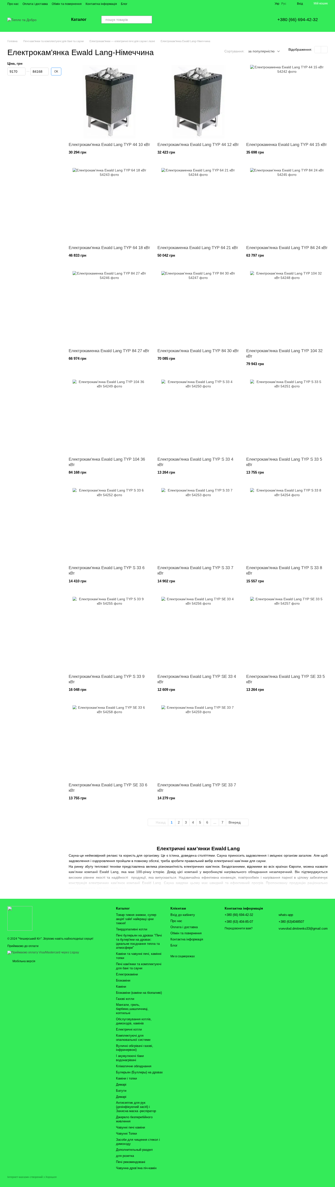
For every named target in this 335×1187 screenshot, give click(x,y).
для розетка (125, 1156)
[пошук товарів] (148, 20)
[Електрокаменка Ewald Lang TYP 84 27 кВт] (109, 308)
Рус (283, 3)
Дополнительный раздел (134, 1149)
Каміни (121, 986)
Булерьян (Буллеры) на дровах (139, 1072)
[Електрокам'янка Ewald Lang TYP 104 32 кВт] (287, 308)
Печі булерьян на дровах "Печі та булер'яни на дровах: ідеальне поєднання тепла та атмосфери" (139, 942)
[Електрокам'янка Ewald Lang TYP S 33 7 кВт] (198, 525)
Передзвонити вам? (239, 928)
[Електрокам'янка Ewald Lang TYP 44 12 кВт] (198, 101)
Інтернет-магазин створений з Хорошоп (32, 1176)
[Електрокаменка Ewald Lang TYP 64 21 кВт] (198, 204)
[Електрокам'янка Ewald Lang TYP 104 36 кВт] (109, 416)
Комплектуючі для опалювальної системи (133, 1038)
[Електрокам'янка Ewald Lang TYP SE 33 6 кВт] (109, 742)
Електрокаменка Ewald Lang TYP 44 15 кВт (286, 144)
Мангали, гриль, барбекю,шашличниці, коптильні (132, 1009)
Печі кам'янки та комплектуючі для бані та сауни (138, 966)
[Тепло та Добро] (19, 918)
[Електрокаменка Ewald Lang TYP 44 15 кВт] (287, 101)
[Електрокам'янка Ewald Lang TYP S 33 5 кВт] (287, 416)
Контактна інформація (101, 4)
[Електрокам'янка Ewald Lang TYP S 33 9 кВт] (109, 633)
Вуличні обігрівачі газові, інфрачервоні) (134, 1048)
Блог (124, 4)
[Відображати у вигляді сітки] (317, 49)
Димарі (121, 1084)
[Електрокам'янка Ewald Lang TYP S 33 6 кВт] (109, 525)
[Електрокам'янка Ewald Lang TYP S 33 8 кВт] (287, 525)
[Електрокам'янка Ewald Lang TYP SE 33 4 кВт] (198, 633)
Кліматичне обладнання (133, 1066)
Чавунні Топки (126, 1133)
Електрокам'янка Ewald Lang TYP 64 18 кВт (109, 247)
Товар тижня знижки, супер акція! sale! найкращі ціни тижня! (136, 919)
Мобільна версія (23, 961)
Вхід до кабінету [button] (182, 915)
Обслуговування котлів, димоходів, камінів (134, 1021)
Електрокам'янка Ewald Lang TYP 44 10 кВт (109, 144)
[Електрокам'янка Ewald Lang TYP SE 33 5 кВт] (287, 633)
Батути (121, 1090)
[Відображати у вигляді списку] (324, 49)
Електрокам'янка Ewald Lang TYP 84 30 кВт (198, 350)
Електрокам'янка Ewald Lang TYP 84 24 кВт (287, 247)
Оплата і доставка (35, 4)
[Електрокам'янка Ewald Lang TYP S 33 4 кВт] (198, 416)
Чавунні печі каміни (130, 1127)
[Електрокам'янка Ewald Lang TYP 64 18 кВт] (109, 204)
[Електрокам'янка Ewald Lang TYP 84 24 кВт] (287, 204)
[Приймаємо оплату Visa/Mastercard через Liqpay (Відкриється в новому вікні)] (43, 952)
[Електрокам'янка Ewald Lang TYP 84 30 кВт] (198, 308)
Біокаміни (123, 980)
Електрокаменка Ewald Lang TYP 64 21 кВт (197, 247)
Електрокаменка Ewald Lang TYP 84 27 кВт (109, 350)
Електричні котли (129, 1029)
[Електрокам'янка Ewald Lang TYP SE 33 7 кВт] (198, 742)
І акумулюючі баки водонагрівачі (130, 1058)
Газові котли (125, 999)
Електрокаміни (127, 974)
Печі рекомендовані (130, 1162)
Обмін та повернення (67, 4)
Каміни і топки (126, 1078)
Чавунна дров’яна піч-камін (136, 1168)
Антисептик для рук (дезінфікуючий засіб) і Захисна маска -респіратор (136, 1107)
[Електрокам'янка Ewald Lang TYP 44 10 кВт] (109, 101)
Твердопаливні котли (131, 929)
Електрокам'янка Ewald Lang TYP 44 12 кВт (198, 144)
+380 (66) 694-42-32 (297, 19)
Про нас (13, 4)
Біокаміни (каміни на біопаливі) (139, 993)
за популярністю (261, 51)
